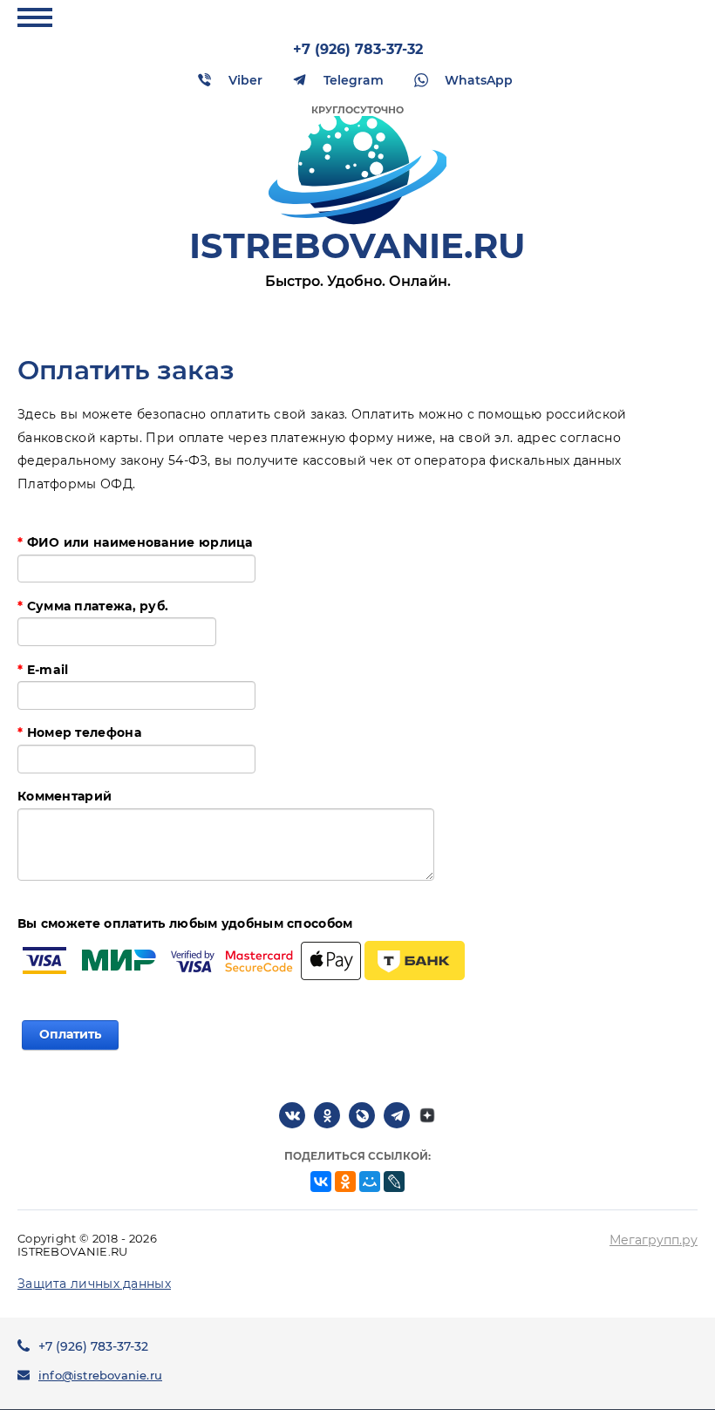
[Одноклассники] (345, 1181)
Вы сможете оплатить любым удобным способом (185, 923)
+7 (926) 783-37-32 (358, 49)
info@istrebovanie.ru (100, 1375)
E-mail (42, 670)
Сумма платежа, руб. (92, 606)
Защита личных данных (94, 1284)
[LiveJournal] (394, 1181)
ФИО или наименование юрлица (135, 542)
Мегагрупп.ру (653, 1240)
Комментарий (64, 796)
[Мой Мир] (369, 1181)
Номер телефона (79, 732)
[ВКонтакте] (320, 1181)
